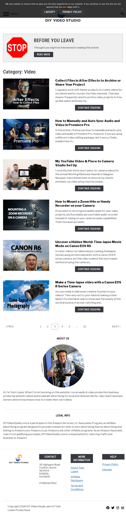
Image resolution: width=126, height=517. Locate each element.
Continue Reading (89, 107)
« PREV (10, 326)
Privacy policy (72, 11)
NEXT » (116, 326)
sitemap (107, 469)
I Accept (49, 11)
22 (86, 326)
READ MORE (43, 54)
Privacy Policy (110, 464)
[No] (122, 8)
